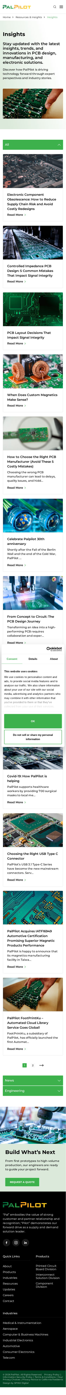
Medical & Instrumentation (22, 1323)
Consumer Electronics (18, 1352)
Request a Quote (22, 1182)
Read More (15, 214)
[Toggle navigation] (61, 6)
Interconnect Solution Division (48, 1276)
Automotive (11, 1346)
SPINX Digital (21, 1383)
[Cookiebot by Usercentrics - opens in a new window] (47, 649)
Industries (10, 1277)
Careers (8, 1295)
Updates (9, 1289)
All (7, 145)
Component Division (44, 1285)
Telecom (9, 1357)
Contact (8, 1301)
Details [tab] (33, 658)
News (9, 1080)
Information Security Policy (17, 1377)
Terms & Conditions (45, 1377)
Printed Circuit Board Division (46, 1267)
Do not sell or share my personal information (33, 736)
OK (33, 721)
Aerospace (10, 1328)
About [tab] (54, 658)
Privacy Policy (52, 1374)
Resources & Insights (29, 17)
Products (9, 1272)
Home (7, 17)
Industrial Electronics (18, 1340)
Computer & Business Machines (25, 1334)
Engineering (14, 1091)
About (7, 1266)
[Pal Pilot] (17, 6)
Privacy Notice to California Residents (42, 1379)
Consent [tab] (12, 658)
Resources (10, 1283)
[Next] (41, 1065)
